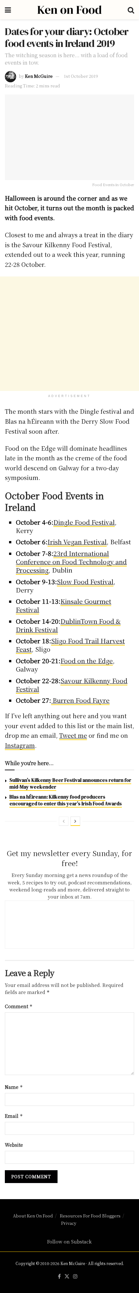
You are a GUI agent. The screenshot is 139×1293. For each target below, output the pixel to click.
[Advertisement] (69, 333)
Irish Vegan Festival (77, 541)
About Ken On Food (33, 1216)
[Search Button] (131, 9)
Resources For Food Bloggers (90, 1216)
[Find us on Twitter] (67, 1276)
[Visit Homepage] (69, 9)
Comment (19, 1006)
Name (14, 1087)
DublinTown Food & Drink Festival (68, 625)
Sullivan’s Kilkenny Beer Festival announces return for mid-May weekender (70, 783)
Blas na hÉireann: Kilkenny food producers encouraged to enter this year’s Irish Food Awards (65, 800)
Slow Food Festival (85, 581)
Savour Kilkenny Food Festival (71, 684)
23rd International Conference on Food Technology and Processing (71, 561)
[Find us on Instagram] (75, 1276)
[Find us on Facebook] (59, 1276)
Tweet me (73, 735)
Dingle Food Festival (84, 522)
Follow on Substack (69, 1241)
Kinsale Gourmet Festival (63, 605)
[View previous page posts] (64, 821)
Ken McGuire (39, 76)
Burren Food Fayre (80, 700)
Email (14, 1116)
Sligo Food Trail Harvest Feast (70, 644)
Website (14, 1145)
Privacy (68, 1223)
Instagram (20, 745)
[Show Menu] (8, 9)
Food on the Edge (86, 660)
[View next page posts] (75, 821)
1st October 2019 (81, 76)
